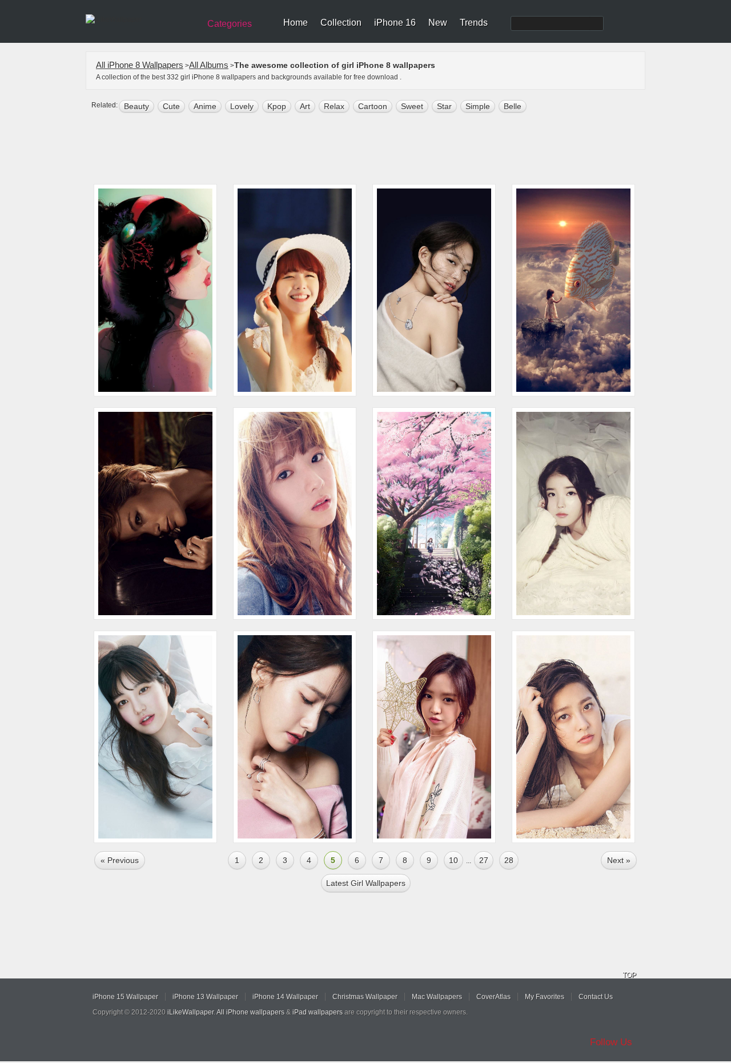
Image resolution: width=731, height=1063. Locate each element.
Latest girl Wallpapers (365, 883)
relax (334, 106)
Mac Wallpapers (437, 997)
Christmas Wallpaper (364, 997)
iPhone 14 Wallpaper (285, 997)
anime (205, 106)
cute (171, 106)
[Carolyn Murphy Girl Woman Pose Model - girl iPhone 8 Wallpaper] (155, 513)
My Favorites (544, 997)
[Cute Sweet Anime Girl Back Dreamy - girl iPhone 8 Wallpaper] (155, 290)
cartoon (372, 106)
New (437, 22)
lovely (242, 106)
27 (483, 860)
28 (508, 860)
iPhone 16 (395, 22)
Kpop (276, 106)
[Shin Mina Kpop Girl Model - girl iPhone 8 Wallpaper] (434, 290)
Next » (618, 860)
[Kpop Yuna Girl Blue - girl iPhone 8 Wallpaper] (295, 737)
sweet (412, 106)
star (444, 106)
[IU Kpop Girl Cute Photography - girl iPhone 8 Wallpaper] (573, 513)
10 (453, 860)
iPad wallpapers (317, 1012)
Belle (512, 106)
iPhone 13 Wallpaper (205, 997)
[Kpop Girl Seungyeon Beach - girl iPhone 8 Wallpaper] (573, 737)
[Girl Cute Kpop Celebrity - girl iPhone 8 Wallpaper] (295, 513)
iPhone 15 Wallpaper (125, 997)
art (305, 106)
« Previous (120, 860)
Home (295, 22)
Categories (229, 24)
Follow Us (611, 1042)
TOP (629, 975)
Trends (474, 22)
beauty (136, 106)
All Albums (208, 65)
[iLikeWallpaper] (141, 19)
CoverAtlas (493, 997)
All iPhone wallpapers (250, 1012)
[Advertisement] (373, 149)
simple (477, 106)
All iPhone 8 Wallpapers (139, 65)
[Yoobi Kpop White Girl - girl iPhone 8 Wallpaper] (155, 737)
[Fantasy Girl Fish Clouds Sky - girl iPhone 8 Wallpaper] (573, 290)
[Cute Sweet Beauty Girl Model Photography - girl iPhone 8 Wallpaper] (295, 290)
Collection (341, 22)
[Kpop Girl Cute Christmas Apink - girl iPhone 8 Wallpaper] (434, 737)
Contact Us (596, 997)
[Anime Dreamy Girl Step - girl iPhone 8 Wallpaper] (434, 513)
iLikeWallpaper (190, 1012)
